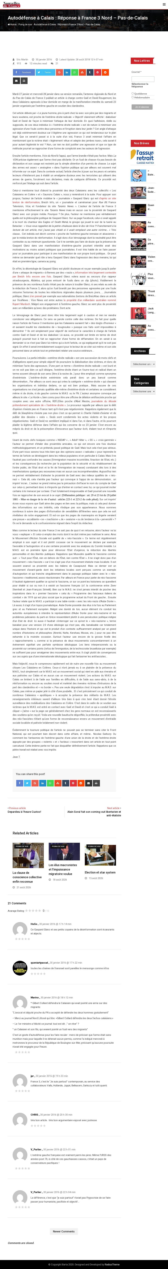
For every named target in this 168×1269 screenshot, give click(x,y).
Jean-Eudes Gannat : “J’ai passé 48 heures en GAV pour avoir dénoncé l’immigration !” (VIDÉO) (151, 190)
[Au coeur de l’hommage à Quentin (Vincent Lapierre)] (138, 227)
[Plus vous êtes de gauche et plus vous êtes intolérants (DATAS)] (138, 279)
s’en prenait (36, 296)
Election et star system (100, 872)
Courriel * (136, 72)
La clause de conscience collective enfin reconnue (27, 877)
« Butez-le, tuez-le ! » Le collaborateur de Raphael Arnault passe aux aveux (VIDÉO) (151, 173)
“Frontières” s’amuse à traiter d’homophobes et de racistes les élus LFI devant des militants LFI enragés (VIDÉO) (151, 293)
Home (13, 24)
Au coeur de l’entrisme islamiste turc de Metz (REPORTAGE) (151, 328)
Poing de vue (25, 24)
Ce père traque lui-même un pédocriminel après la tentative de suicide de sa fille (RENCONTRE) (151, 242)
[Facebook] (19, 783)
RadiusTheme (112, 1264)
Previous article (17, 808)
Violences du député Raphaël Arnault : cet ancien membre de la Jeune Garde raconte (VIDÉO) (151, 259)
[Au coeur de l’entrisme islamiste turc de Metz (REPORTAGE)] (138, 331)
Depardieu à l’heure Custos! (24, 811)
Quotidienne (140, 93)
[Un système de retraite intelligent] (142, 157)
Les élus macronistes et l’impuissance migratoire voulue (63, 869)
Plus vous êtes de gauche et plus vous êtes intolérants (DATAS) (151, 276)
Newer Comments (64, 1231)
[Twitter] (27, 783)
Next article (113, 808)
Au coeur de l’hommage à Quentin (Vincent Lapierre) (151, 224)
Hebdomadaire (142, 97)
